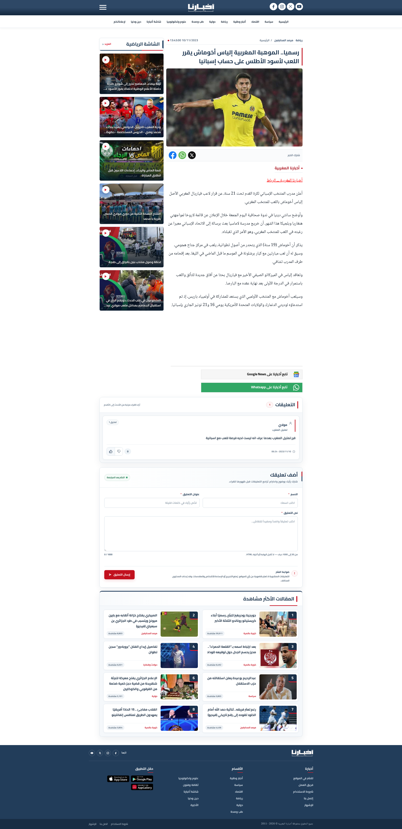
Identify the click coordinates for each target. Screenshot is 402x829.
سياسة (269, 21)
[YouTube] (92, 753)
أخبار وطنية (239, 21)
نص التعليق (289, 513)
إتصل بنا (308, 798)
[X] (100, 753)
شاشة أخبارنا (154, 21)
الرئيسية (284, 21)
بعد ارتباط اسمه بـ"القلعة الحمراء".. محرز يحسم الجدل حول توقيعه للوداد (231, 649)
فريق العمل (306, 784)
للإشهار (308, 804)
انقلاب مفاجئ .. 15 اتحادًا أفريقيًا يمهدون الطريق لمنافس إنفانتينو (134, 712)
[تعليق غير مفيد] (119, 451)
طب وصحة (198, 21)
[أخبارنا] (302, 753)
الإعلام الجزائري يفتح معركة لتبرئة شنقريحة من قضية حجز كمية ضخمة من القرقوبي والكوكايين (133, 683)
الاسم (293, 494)
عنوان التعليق (190, 494)
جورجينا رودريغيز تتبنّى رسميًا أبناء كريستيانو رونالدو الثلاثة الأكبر (233, 618)
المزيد (106, 44)
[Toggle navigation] (102, 7)
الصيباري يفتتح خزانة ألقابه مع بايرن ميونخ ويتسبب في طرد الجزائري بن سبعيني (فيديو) (133, 621)
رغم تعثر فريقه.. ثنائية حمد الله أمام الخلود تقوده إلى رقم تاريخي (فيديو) (232, 712)
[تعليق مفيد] (111, 451)
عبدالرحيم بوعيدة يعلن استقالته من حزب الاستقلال (231, 680)
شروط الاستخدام (303, 791)
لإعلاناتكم (119, 21)
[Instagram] (108, 753)
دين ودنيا (136, 21)
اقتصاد (255, 21)
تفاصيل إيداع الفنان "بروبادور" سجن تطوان (133, 649)
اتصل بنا (104, 824)
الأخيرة (194, 804)
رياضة (224, 21)
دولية (212, 21)
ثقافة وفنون (190, 784)
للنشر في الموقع (303, 778)
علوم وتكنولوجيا (176, 21)
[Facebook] (116, 753)
